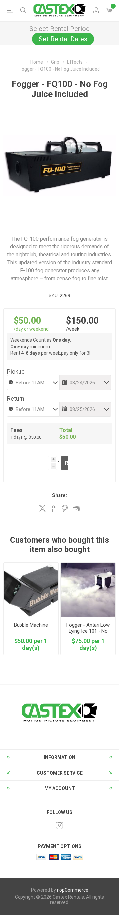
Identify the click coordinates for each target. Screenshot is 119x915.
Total (66, 430)
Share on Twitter (42, 508)
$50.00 (27, 320)
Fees (16, 430)
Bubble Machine (31, 625)
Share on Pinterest (64, 508)
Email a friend (76, 508)
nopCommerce (72, 890)
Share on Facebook (53, 508)
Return (15, 398)
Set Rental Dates (63, 39)
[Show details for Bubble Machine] (31, 590)
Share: (59, 495)
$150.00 (82, 320)
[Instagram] (59, 825)
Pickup (16, 371)
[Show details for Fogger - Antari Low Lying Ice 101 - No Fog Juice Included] (88, 590)
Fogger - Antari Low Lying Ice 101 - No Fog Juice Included (88, 631)
